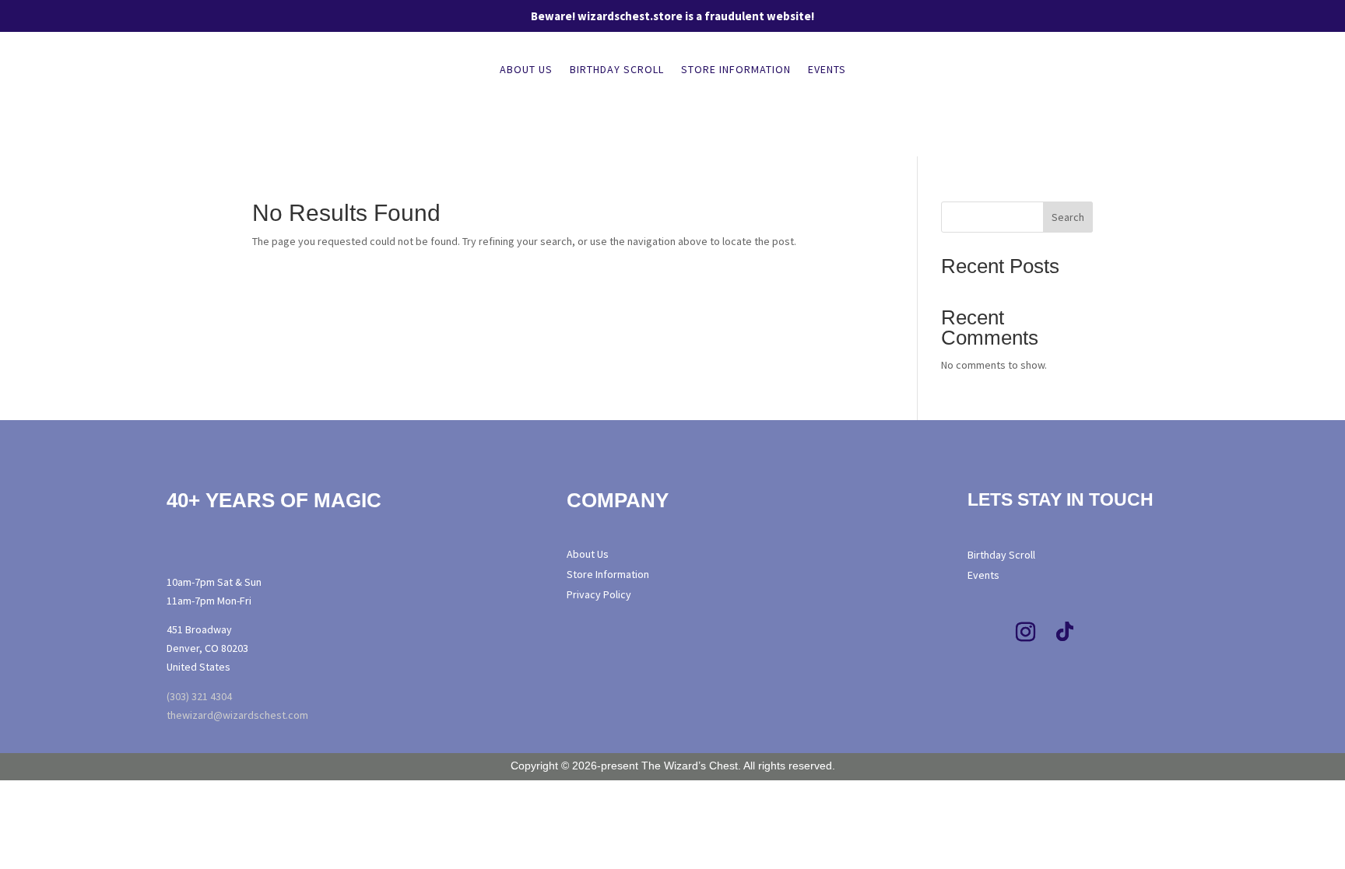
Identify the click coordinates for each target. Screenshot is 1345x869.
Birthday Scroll (617, 70)
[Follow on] (1135, 632)
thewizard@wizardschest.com (237, 715)
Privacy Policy (599, 594)
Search (1068, 217)
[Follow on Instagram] (1025, 632)
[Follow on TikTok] (1064, 632)
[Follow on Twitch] (1103, 632)
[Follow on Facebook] (986, 632)
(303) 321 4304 (199, 696)
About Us (526, 70)
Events (827, 70)
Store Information (736, 70)
